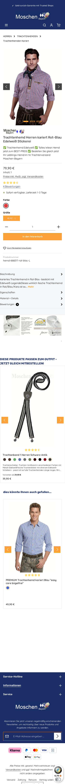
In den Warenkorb (33, 236)
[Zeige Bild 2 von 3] (32, 121)
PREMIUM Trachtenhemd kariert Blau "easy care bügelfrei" (31, 581)
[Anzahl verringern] (6, 226)
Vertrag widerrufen (48, 779)
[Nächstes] (58, 86)
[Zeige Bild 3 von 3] (39, 121)
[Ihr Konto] (51, 25)
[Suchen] (44, 25)
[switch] (58, 779)
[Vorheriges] (6, 86)
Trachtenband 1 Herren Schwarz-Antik (25, 454)
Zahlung (22, 779)
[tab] (31, 280)
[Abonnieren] (57, 736)
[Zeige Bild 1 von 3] (25, 121)
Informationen (12, 685)
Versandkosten (13, 769)
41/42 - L (11, 218)
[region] (32, 86)
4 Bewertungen (11, 186)
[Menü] (6, 25)
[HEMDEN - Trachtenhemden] (14, 131)
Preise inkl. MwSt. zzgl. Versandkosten (23, 176)
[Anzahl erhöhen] (58, 226)
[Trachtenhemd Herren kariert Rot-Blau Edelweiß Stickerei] (32, 86)
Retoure (33, 779)
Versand (11, 779)
